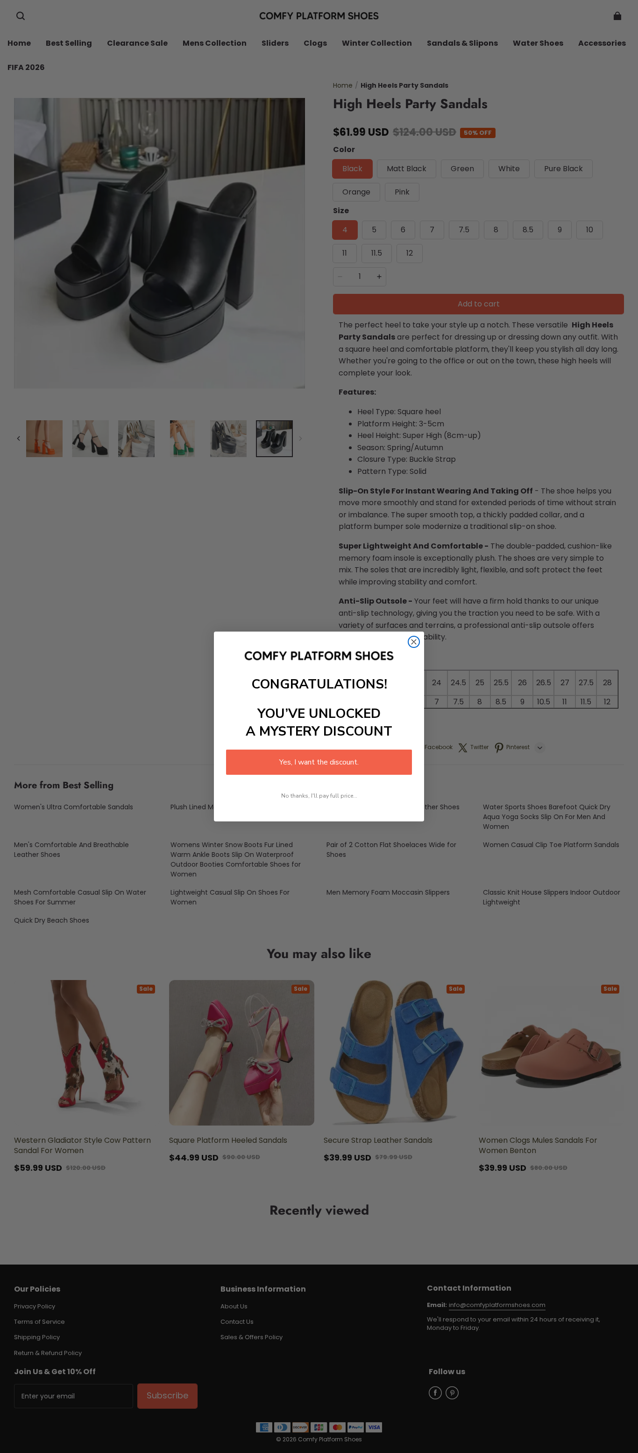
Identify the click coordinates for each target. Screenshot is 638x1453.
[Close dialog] (413, 641)
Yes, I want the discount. (319, 762)
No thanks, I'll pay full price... (319, 795)
